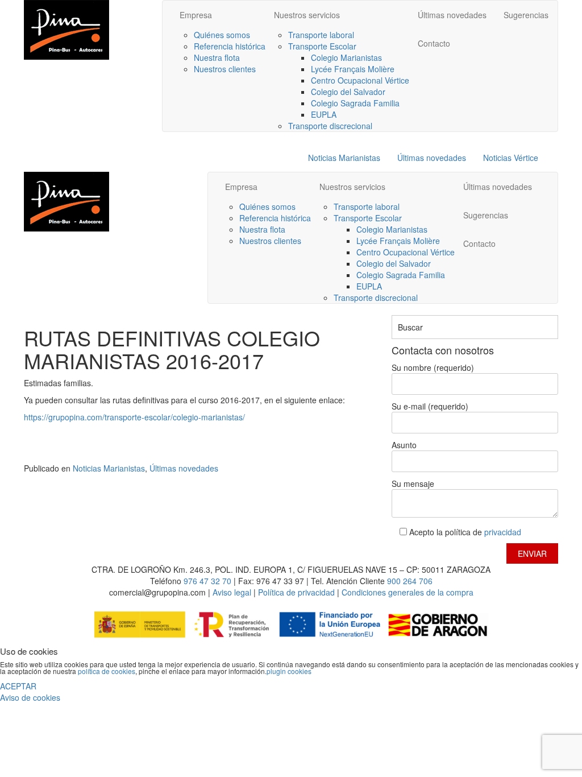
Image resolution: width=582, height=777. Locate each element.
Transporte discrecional (330, 125)
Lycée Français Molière (352, 69)
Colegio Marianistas (346, 57)
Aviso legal (232, 592)
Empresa (196, 14)
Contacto (434, 43)
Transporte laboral (321, 34)
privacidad (502, 532)
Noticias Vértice (510, 157)
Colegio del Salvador (348, 91)
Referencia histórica (229, 46)
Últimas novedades (452, 14)
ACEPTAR (18, 686)
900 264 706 (410, 580)
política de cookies (106, 671)
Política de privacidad (297, 592)
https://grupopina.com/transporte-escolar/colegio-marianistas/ (134, 417)
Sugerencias (526, 14)
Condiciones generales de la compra (407, 592)
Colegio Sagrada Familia (355, 103)
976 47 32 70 (207, 580)
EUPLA (323, 114)
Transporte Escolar (322, 46)
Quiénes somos (222, 34)
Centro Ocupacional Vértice (360, 80)
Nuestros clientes (225, 69)
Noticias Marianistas (344, 157)
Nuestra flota (217, 57)
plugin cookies (289, 671)
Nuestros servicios (307, 14)
